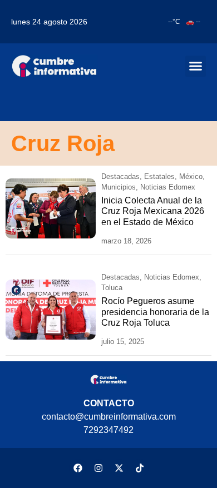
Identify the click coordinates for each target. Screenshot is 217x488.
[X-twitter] (119, 468)
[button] (195, 66)
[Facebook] (78, 468)
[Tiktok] (140, 468)
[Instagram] (98, 468)
